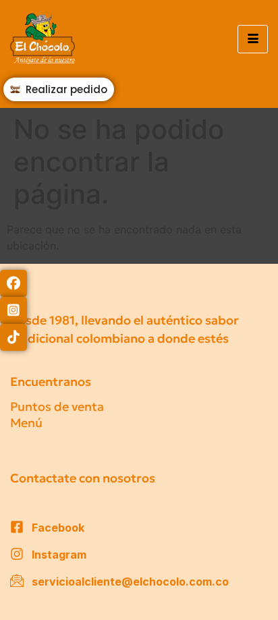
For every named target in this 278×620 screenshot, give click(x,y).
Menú (26, 422)
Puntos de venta (57, 406)
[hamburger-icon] (253, 39)
